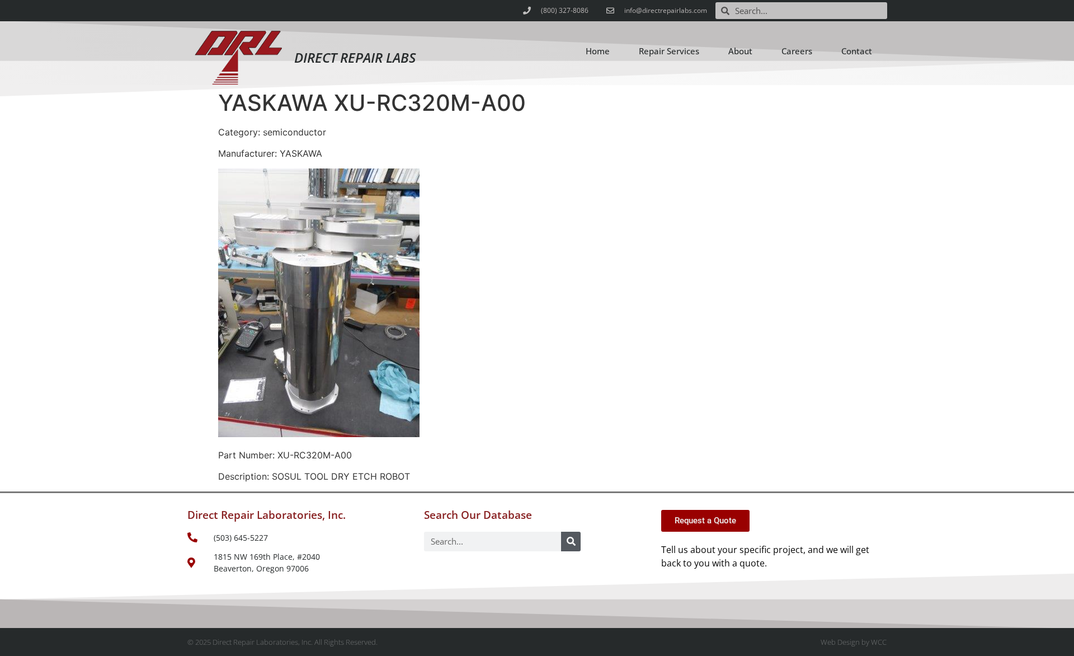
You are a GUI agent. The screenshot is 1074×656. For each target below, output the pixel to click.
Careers (796, 51)
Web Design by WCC (854, 642)
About (740, 51)
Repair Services (669, 51)
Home (598, 51)
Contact (856, 51)
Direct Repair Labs (355, 57)
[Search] (571, 541)
